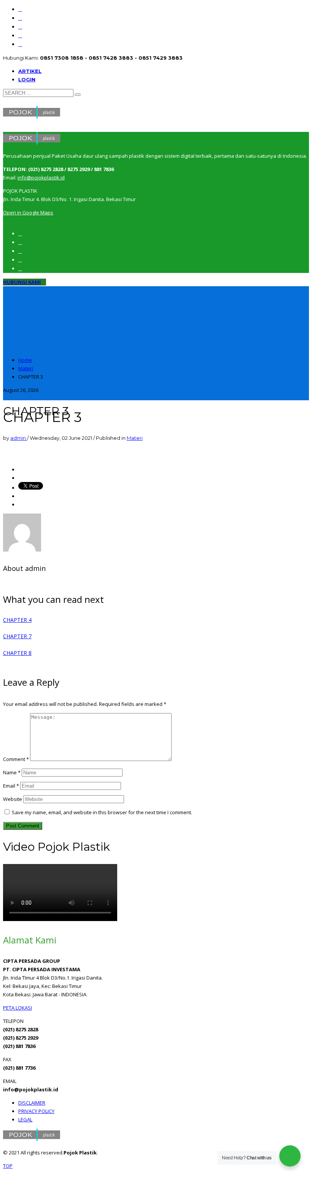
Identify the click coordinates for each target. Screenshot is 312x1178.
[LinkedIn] (20, 35)
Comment (16, 759)
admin (18, 438)
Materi (135, 438)
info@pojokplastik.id (41, 177)
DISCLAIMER (31, 1102)
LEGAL (25, 1119)
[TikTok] (20, 44)
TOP (8, 1165)
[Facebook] (20, 9)
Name (12, 772)
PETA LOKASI (17, 1007)
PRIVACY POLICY (36, 1111)
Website (12, 799)
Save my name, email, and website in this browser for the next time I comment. (102, 812)
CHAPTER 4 (17, 619)
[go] (78, 95)
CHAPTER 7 (17, 636)
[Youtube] (20, 27)
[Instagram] (20, 18)
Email (11, 785)
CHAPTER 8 (17, 652)
